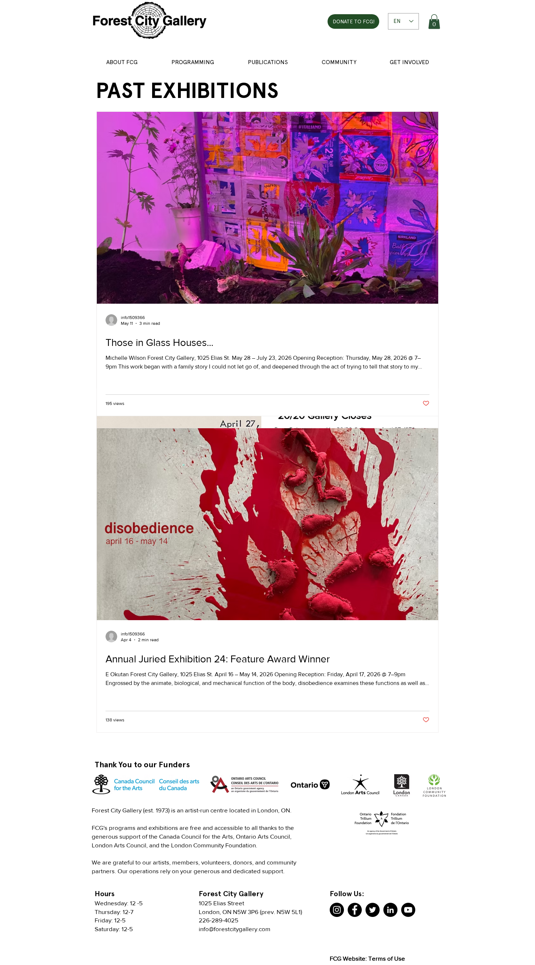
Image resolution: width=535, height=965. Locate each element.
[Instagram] (337, 910)
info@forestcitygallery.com (234, 928)
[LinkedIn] (390, 910)
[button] (434, 21)
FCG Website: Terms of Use (367, 958)
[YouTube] (408, 910)
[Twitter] (372, 910)
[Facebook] (355, 910)
